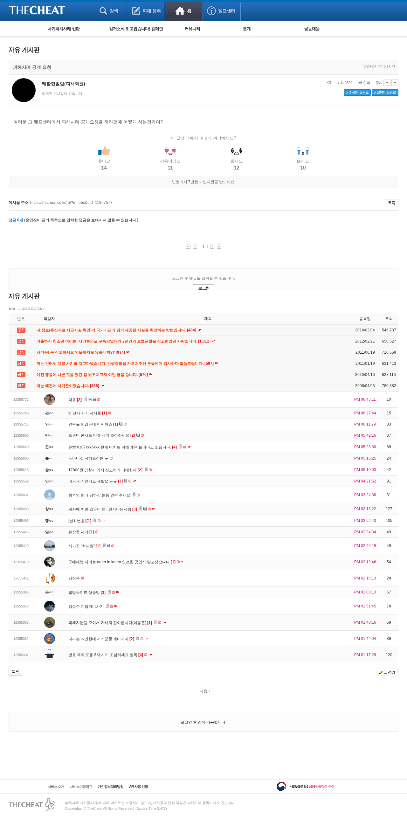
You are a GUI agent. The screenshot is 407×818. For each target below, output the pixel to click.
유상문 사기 (81, 532)
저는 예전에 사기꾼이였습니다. (68, 386)
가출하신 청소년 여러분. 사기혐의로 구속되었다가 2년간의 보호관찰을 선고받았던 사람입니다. (124, 341)
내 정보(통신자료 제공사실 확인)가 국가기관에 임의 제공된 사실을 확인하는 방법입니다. (117, 330)
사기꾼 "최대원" (84, 546)
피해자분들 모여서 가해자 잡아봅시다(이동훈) (110, 622)
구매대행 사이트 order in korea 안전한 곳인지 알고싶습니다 (122, 562)
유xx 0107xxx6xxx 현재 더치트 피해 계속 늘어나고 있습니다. (122, 447)
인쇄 (366, 83)
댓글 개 (16, 220)
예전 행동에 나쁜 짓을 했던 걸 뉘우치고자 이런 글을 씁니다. (93, 374)
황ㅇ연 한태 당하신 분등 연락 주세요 (99, 495)
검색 (108, 10)
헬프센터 (221, 10)
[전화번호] (79, 521)
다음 (203, 691)
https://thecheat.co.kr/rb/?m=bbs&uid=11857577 (71, 202)
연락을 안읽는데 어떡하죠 (93, 424)
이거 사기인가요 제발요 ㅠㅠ (95, 481)
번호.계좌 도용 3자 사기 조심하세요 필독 (105, 655)
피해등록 (146, 10)
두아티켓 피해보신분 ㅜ (88, 458)
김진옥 (74, 578)
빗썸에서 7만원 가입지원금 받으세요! (203, 182)
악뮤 (75, 400)
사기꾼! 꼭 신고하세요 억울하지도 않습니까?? (81, 352)
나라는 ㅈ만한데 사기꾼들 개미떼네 (101, 639)
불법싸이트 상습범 (87, 592)
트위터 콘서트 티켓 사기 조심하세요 (101, 435)
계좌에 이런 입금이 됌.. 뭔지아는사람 (102, 509)
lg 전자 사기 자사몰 (87, 413)
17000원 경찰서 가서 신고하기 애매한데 (105, 470)
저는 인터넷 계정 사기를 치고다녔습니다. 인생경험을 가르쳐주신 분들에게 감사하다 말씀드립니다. (126, 363)
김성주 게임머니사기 (86, 606)
